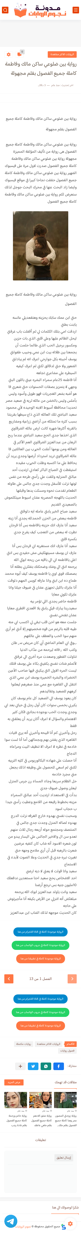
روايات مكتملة (23, 1044)
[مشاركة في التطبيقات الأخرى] (20, 1066)
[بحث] (5, 10)
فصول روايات (67, 1050)
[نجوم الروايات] (41, 10)
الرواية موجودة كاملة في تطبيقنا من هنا (41, 958)
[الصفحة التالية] (8, 978)
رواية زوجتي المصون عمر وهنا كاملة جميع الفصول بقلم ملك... (66, 1121)
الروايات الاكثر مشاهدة (62, 54)
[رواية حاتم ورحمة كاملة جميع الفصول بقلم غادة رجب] (15, 1100)
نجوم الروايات (23, 1226)
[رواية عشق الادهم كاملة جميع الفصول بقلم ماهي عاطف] (40, 1100)
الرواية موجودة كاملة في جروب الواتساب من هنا (40, 945)
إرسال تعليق (64, 1157)
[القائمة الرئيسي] (76, 10)
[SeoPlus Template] (63, 1227)
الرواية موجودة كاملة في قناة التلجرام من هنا (40, 932)
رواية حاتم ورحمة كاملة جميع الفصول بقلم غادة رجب (16, 1121)
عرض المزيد (14, 1082)
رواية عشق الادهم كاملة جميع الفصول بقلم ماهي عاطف (41, 1121)
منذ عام (70, 1111)
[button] (58, 1066)
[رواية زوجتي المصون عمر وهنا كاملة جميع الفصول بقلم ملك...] (65, 1100)
